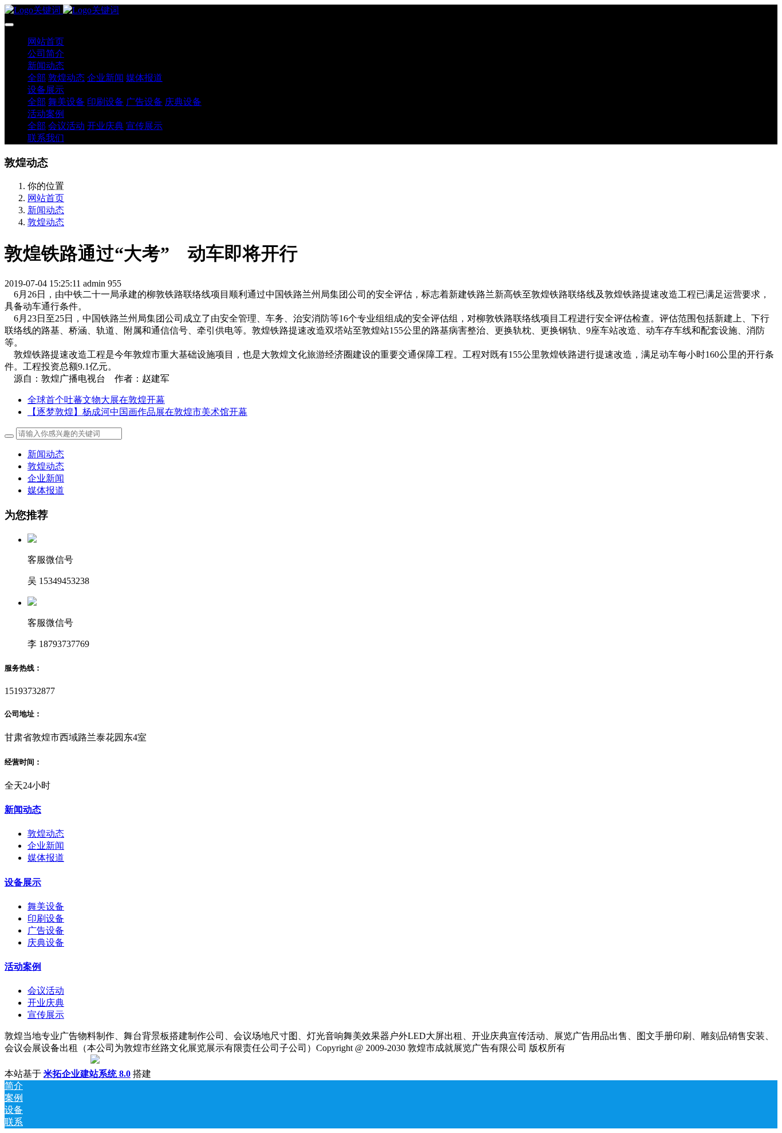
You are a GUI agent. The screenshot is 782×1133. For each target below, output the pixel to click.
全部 (36, 78)
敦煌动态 (45, 222)
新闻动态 (45, 210)
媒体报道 (45, 490)
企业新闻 (45, 478)
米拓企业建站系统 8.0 (87, 1074)
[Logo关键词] (391, 11)
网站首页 (45, 41)
